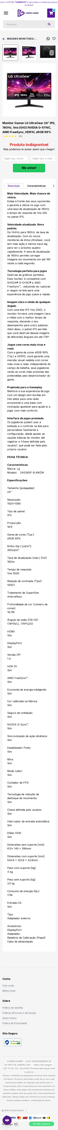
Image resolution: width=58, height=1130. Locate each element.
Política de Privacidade (14, 1023)
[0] (51, 13)
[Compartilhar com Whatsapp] (48, 38)
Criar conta (8, 985)
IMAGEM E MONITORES (20, 38)
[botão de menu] (6, 13)
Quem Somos (9, 1018)
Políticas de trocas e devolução (19, 1012)
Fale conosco (43, 1123)
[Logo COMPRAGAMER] (28, 13)
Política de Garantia (12, 1007)
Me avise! (29, 168)
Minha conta (8, 990)
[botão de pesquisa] (49, 24)
